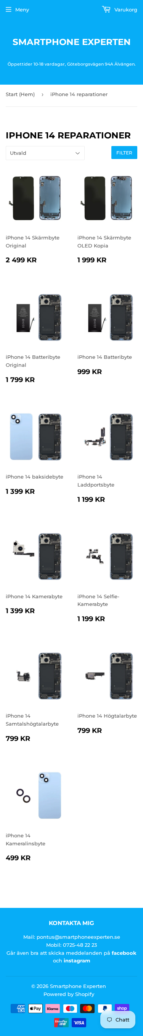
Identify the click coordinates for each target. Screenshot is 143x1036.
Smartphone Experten (72, 42)
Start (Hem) (20, 94)
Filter (124, 153)
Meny (22, 9)
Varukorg (125, 9)
